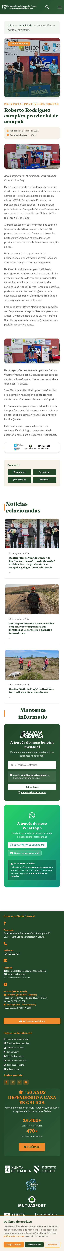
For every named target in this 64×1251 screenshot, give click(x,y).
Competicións (12, 1052)
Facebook (21, 472)
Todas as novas (13, 1069)
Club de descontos (14, 1056)
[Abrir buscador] (47, 7)
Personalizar (34, 1244)
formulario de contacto (20, 978)
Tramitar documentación (16, 1039)
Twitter (46, 472)
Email (46, 479)
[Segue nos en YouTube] (26, 1082)
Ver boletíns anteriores (33, 792)
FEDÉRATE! (33, 1147)
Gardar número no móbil (26, 853)
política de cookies (14, 1236)
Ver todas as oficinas (34, 1021)
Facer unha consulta (15, 1065)
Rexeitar (52, 1244)
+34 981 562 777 (11, 954)
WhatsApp (20, 479)
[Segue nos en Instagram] (19, 1082)
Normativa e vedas (15, 1047)
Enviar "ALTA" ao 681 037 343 (29, 844)
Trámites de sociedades (17, 1043)
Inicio (11, 25)
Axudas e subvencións (16, 1060)
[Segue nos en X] (12, 1082)
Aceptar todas (13, 1244)
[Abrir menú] (60, 7)
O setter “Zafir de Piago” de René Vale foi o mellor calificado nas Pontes (31, 690)
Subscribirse (32, 787)
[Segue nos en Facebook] (6, 1082)
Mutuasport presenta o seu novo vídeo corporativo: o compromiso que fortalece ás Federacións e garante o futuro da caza (31, 628)
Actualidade (25, 25)
